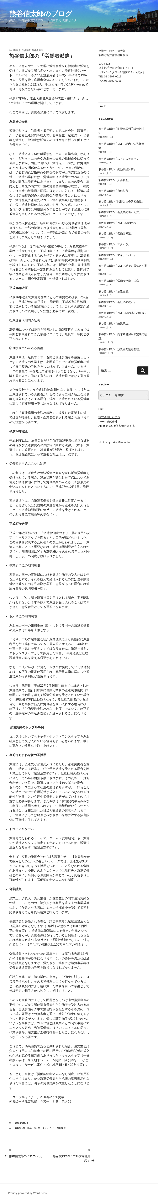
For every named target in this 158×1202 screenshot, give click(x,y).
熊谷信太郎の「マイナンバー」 (117, 255)
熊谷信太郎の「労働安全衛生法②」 (120, 280)
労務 (17, 1123)
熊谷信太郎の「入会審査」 (114, 180)
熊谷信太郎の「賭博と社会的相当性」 (121, 201)
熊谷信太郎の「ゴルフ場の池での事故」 (122, 312)
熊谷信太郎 (37, 50)
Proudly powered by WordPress (27, 1192)
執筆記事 (24, 1123)
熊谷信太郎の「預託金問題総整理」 (120, 349)
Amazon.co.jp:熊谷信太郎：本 (116, 425)
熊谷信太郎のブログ (40, 14)
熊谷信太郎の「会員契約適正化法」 (120, 212)
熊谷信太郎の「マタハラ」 (114, 244)
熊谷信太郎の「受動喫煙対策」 (117, 169)
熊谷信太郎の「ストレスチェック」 (120, 158)
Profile (102, 106)
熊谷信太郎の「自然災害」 (114, 190)
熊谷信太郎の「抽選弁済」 (114, 291)
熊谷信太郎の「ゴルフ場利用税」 (118, 222)
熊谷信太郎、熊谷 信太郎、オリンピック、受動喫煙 (40, 1128)
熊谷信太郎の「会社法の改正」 (117, 302)
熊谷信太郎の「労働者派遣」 (116, 233)
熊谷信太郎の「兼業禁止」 (114, 323)
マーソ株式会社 (107, 421)
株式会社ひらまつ (109, 417)
